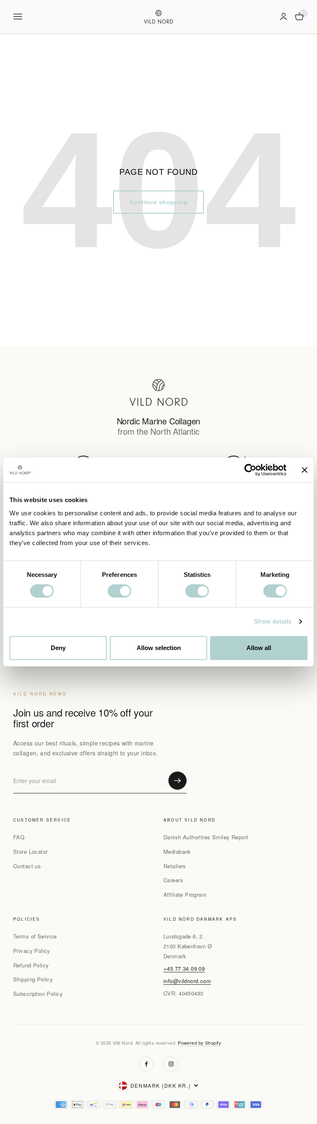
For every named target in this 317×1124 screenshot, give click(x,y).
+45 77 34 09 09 (184, 968)
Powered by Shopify (199, 1042)
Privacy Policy (31, 951)
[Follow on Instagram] (170, 1064)
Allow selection (159, 647)
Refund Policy (31, 965)
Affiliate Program (184, 894)
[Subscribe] (177, 781)
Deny (58, 647)
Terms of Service (35, 936)
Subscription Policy (38, 994)
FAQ (18, 837)
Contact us (27, 866)
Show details (272, 621)
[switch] (119, 591)
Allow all (258, 647)
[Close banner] (305, 470)
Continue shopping (158, 202)
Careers (173, 880)
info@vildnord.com (187, 981)
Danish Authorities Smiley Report (205, 837)
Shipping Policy (33, 979)
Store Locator (30, 851)
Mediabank (177, 851)
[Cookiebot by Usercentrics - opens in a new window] (250, 470)
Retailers (174, 866)
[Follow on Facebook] (146, 1064)
